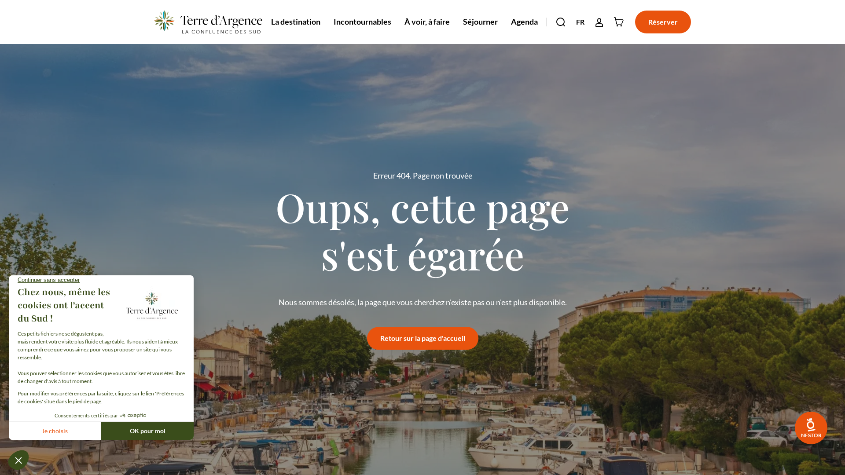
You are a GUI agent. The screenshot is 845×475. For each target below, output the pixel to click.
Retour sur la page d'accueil (422, 338)
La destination (295, 21)
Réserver (663, 22)
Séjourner (480, 21)
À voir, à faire (427, 21)
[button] (560, 22)
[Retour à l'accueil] (208, 22)
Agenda (524, 21)
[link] (811, 428)
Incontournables (362, 21)
